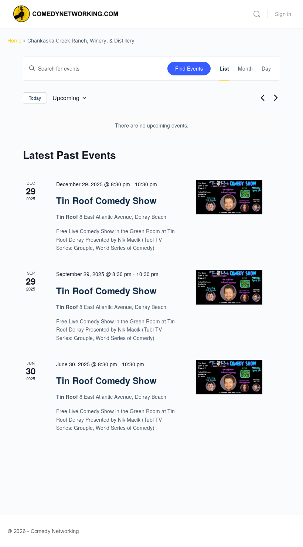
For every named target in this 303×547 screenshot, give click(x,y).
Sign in (283, 14)
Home (14, 40)
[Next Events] (275, 98)
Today (35, 98)
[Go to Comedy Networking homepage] (66, 13)
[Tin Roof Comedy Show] (229, 197)
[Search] (256, 14)
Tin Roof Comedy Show (106, 200)
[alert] (151, 125)
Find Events (189, 68)
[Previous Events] (262, 98)
